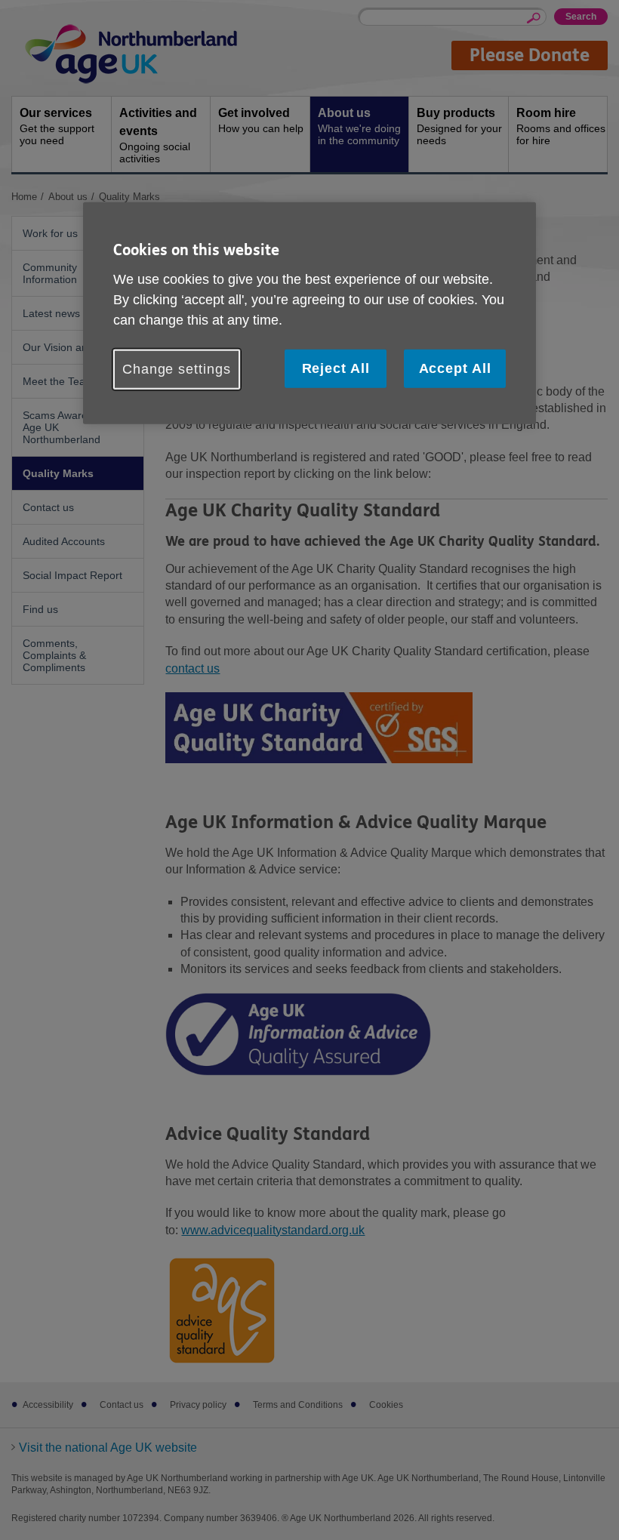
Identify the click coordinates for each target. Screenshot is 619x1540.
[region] (309, 313)
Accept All (455, 368)
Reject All (336, 368)
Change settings (176, 369)
